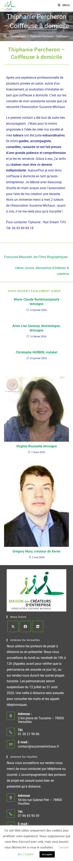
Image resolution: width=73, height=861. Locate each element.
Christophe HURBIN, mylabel (36, 352)
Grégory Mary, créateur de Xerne (36, 551)
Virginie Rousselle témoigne (36, 446)
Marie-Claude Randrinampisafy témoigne (36, 302)
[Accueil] (5, 36)
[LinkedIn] (37, 626)
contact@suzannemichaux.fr (38, 746)
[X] (12, 626)
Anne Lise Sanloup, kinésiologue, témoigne (36, 328)
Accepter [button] (47, 854)
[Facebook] (25, 626)
